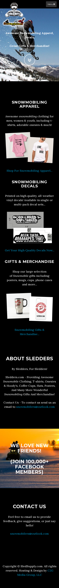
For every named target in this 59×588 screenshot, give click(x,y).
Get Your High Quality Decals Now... (29, 250)
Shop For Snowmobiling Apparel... (29, 170)
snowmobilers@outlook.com (35, 407)
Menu (50, 4)
